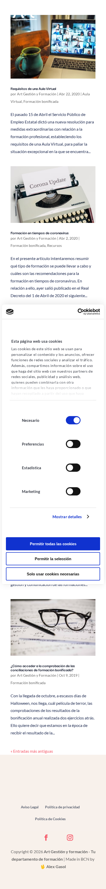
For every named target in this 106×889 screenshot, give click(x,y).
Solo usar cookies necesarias (53, 574)
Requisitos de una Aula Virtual (33, 88)
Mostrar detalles (67, 516)
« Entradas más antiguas (32, 751)
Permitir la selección (53, 559)
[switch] (73, 444)
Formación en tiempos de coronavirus (40, 233)
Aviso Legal (30, 807)
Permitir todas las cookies (53, 543)
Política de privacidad (62, 807)
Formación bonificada (40, 101)
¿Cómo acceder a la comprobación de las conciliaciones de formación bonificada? (43, 668)
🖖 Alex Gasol (53, 866)
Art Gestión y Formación (36, 94)
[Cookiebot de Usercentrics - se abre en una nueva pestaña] (77, 311)
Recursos (54, 245)
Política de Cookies (50, 819)
